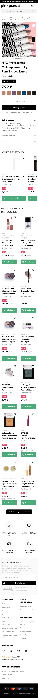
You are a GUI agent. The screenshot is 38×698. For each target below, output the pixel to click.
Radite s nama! (25, 631)
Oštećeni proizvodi (9, 631)
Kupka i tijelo (7, 625)
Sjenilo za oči (20, 20)
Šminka (4, 20)
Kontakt (23, 628)
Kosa (3, 611)
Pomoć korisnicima (27, 606)
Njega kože (6, 607)
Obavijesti (6, 678)
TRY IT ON (10, 81)
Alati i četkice (7, 618)
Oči (11, 20)
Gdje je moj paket (26, 610)
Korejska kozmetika (9, 628)
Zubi (3, 621)
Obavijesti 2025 (7, 674)
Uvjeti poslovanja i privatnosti (13, 671)
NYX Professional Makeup (18, 18)
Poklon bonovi (25, 635)
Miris (3, 614)
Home (5, 18)
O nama (23, 638)
